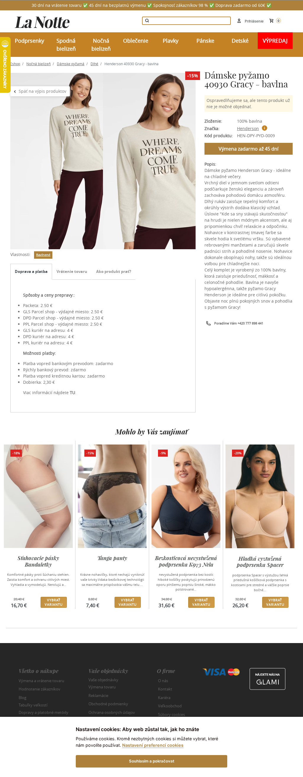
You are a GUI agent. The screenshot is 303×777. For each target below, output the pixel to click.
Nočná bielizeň (38, 63)
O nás (163, 680)
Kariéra (164, 697)
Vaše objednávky (103, 679)
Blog (22, 697)
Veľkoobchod (170, 706)
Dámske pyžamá (70, 63)
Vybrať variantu (54, 602)
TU (72, 392)
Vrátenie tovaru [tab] (72, 271)
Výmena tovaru (102, 687)
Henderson (248, 128)
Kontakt (165, 689)
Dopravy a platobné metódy (43, 712)
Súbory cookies (171, 714)
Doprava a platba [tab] (31, 271)
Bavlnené (43, 255)
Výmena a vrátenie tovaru (41, 680)
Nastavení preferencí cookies (152, 745)
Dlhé (94, 63)
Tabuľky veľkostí (33, 705)
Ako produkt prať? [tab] (113, 271)
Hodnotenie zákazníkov (39, 689)
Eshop (15, 63)
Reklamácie (98, 695)
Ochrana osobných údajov (111, 712)
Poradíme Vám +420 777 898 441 (238, 323)
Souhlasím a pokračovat (151, 761)
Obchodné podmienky (108, 703)
